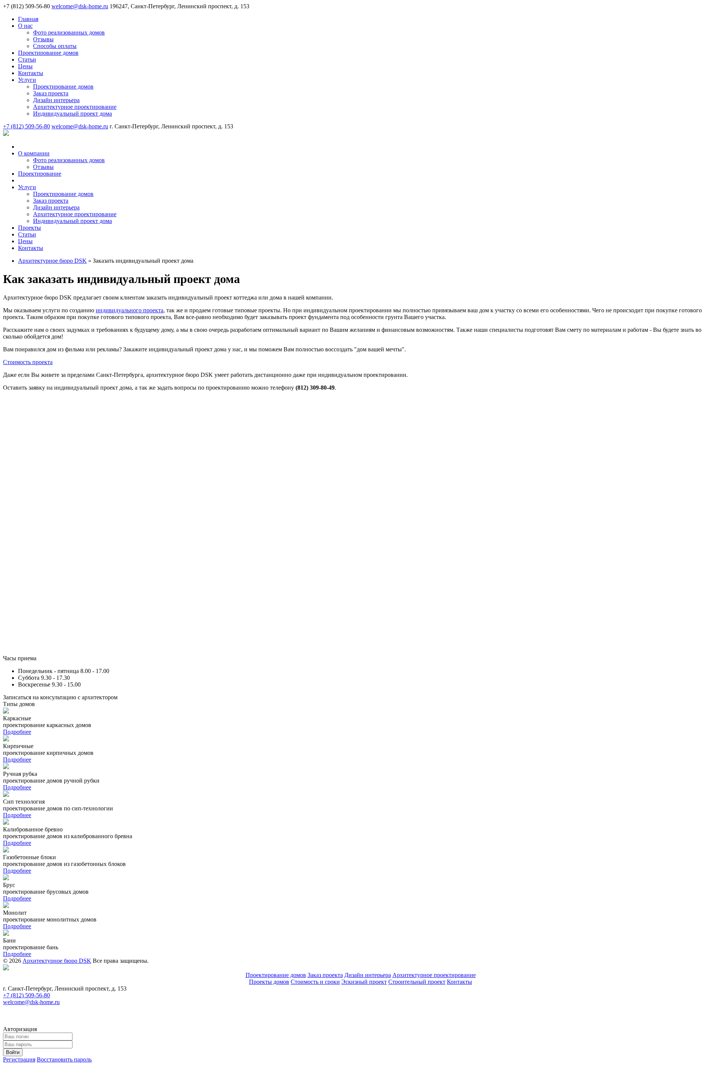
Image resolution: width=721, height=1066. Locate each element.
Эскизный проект (364, 982)
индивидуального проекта (129, 310)
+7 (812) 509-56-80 (26, 126)
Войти (13, 1052)
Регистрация (19, 1059)
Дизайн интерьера (367, 975)
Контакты (459, 982)
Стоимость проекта (28, 362)
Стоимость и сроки (315, 982)
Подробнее (17, 732)
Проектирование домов (276, 975)
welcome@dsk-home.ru (79, 6)
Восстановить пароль (64, 1059)
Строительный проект (416, 982)
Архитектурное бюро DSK (57, 961)
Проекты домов (269, 982)
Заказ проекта (325, 975)
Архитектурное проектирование (434, 975)
